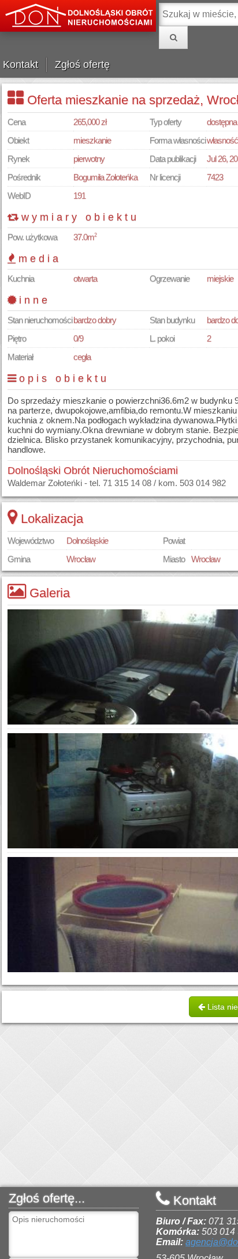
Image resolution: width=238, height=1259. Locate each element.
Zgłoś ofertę (82, 64)
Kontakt (20, 64)
